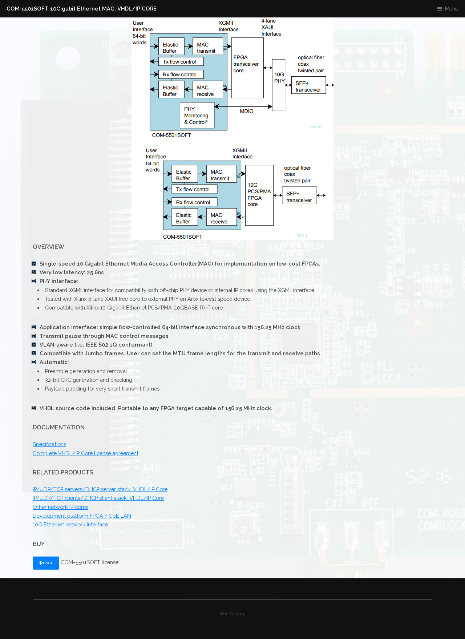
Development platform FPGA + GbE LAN (82, 516)
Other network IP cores (60, 507)
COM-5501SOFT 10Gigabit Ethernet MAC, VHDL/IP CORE (82, 8)
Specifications (49, 444)
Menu (451, 8)
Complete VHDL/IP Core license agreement (85, 453)
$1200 (45, 562)
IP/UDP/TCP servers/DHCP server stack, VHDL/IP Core (100, 489)
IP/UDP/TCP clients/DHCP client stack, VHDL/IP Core (98, 498)
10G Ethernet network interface (70, 524)
